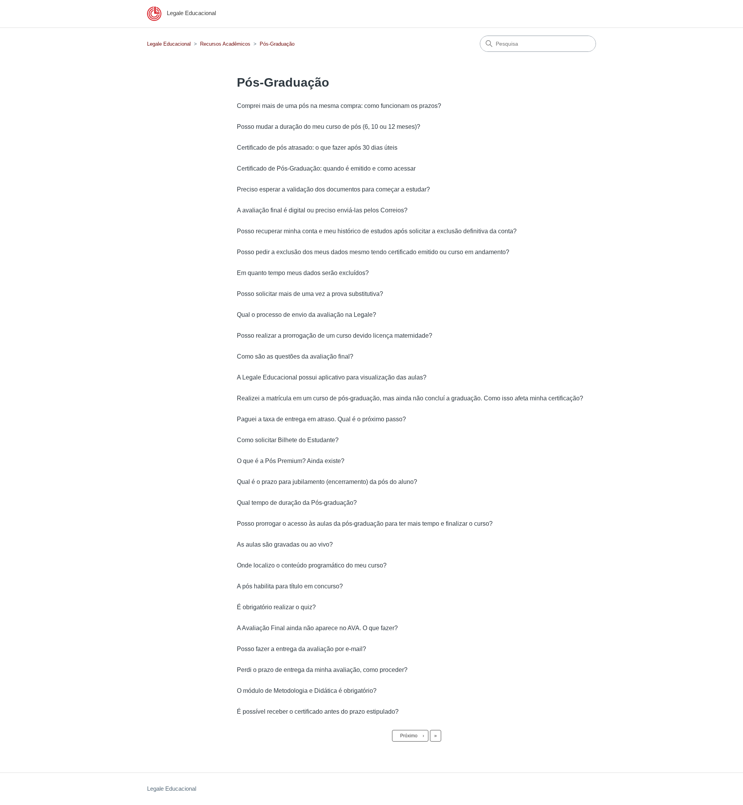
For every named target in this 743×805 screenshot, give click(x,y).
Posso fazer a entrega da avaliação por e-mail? (301, 649)
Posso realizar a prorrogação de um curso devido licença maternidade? (334, 335)
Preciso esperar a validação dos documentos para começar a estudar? (333, 189)
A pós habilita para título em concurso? (290, 586)
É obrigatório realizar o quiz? (276, 607)
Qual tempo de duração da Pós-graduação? (297, 502)
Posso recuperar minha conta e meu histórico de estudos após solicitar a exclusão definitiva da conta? (377, 231)
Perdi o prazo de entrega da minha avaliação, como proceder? (322, 670)
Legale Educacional (169, 44)
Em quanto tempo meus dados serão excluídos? (303, 273)
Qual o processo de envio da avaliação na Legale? (306, 314)
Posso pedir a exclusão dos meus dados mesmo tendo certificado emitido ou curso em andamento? (373, 252)
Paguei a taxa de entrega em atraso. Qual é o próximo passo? (321, 419)
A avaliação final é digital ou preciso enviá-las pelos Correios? (322, 210)
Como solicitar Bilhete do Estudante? (288, 440)
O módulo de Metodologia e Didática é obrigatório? (307, 690)
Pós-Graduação (277, 44)
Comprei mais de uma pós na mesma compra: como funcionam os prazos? (339, 106)
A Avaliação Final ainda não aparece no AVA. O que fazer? (317, 628)
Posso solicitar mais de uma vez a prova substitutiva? (310, 294)
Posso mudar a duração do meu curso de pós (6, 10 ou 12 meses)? (328, 126)
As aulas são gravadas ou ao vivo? (285, 544)
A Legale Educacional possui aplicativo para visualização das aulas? (331, 377)
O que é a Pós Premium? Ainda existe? (290, 461)
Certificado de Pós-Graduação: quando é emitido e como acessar (326, 168)
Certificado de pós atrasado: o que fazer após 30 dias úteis (317, 147)
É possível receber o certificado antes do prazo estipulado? (318, 711)
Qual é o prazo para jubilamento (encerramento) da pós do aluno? (327, 482)
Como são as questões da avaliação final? (295, 356)
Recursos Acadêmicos (225, 44)
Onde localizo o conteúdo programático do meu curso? (312, 565)
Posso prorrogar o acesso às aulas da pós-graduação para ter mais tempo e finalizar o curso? (365, 523)
